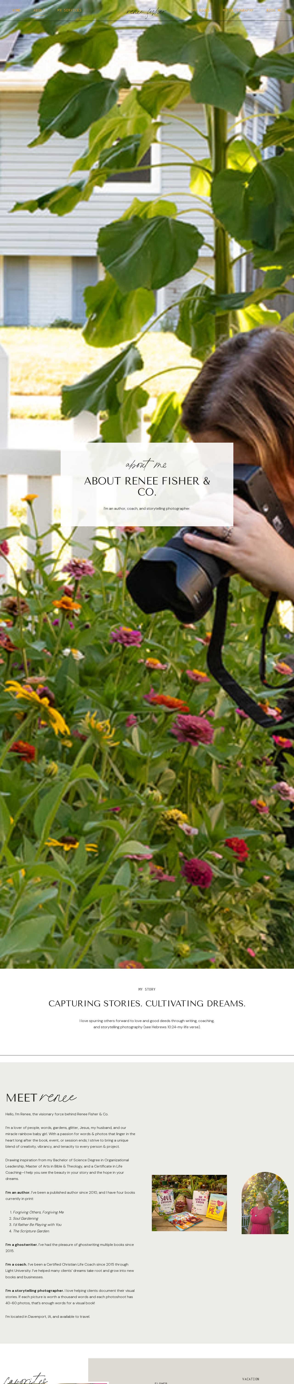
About (39, 10)
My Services (69, 10)
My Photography (238, 10)
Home (16, 10)
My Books (201, 10)
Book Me (274, 10)
